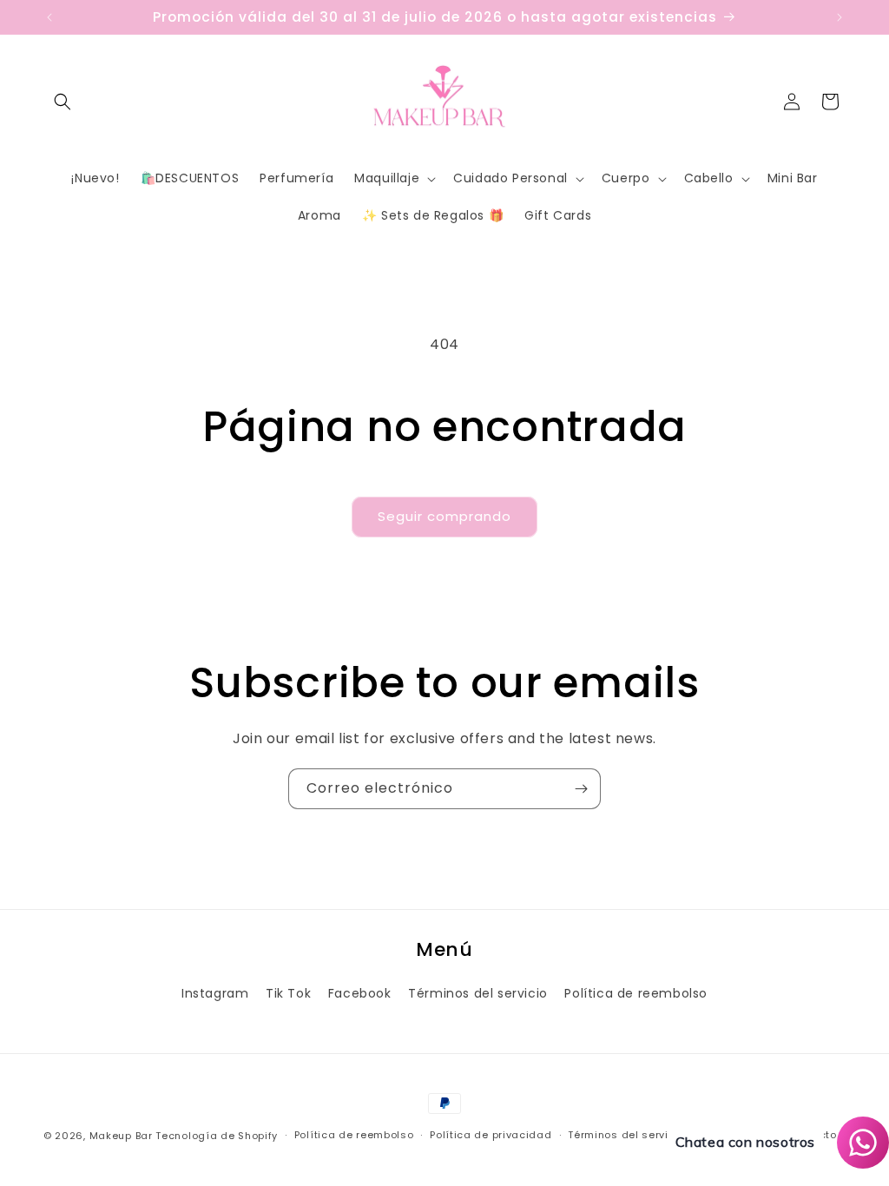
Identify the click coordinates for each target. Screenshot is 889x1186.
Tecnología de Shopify (216, 1136)
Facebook (360, 993)
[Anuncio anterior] (49, 17)
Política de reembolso (636, 993)
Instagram (214, 993)
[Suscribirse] (581, 788)
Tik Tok (288, 993)
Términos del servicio (478, 993)
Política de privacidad (490, 1135)
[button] (62, 101)
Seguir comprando (444, 516)
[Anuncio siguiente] (839, 17)
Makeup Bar (121, 1136)
